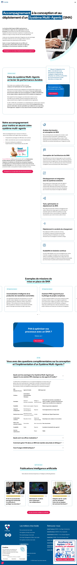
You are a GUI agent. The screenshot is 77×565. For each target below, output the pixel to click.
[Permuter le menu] (75, 2)
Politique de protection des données (28, 553)
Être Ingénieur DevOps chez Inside (27, 532)
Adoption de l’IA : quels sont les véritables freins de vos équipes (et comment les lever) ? (60, 501)
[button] (0, 298)
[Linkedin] (9, 535)
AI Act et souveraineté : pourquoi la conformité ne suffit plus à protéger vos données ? (13, 501)
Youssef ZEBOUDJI (6, 159)
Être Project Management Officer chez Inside (29, 537)
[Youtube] (6, 535)
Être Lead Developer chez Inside (27, 535)
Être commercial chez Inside (26, 530)
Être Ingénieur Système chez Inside (27, 540)
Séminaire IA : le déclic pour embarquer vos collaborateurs (36, 500)
